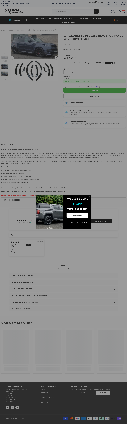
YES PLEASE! (77, 215)
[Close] (89, 197)
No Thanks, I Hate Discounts (77, 222)
